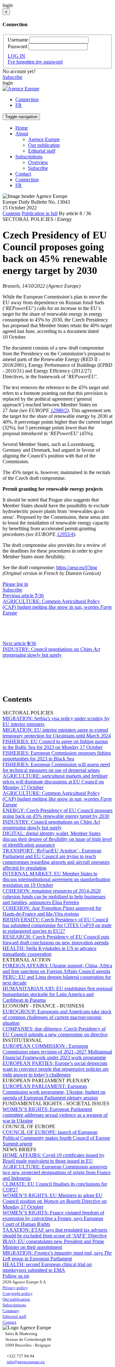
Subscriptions (14, 1305)
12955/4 (65, 534)
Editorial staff (41, 151)
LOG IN (16, 56)
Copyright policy (18, 1293)
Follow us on (16, 1276)
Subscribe (12, 77)
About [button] (21, 133)
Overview (38, 162)
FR (18, 105)
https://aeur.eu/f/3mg (76, 567)
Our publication (44, 145)
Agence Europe (44, 139)
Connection (27, 99)
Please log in (15, 584)
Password (17, 46)
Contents (11, 213)
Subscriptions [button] (28, 156)
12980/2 (58, 410)
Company (11, 1310)
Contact (23, 174)
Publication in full (39, 213)
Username (18, 39)
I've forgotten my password (35, 61)
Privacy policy (15, 1287)
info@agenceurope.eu (26, 1361)
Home (21, 128)
